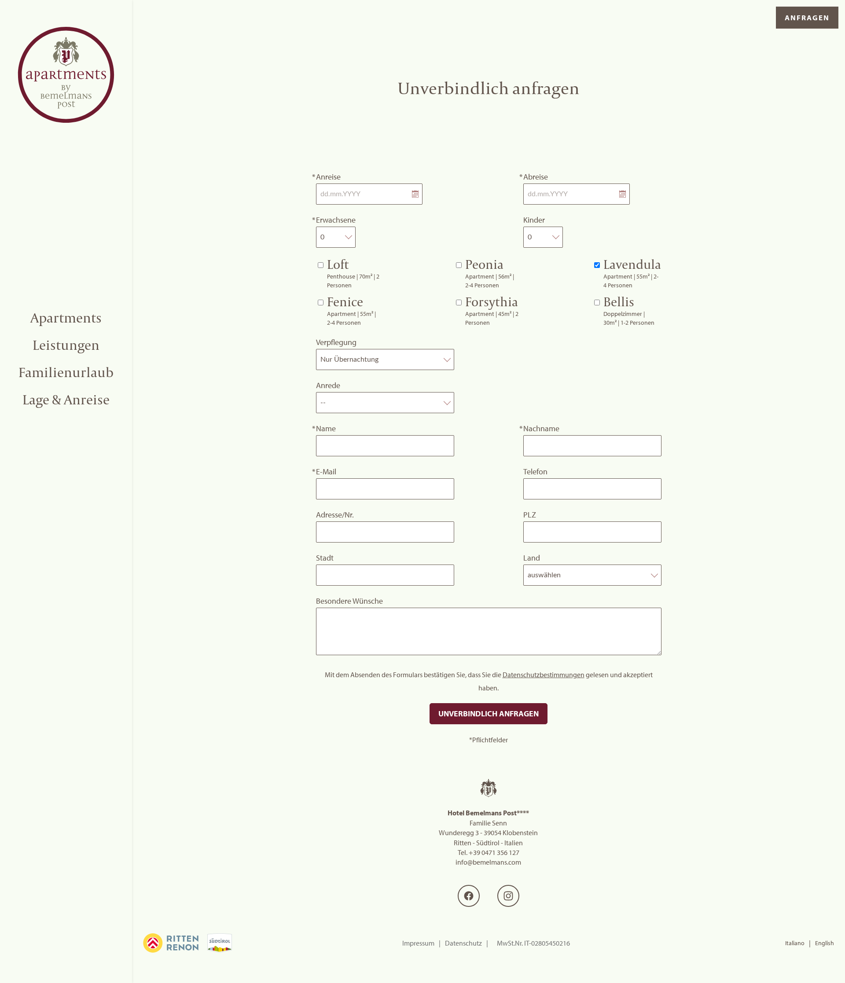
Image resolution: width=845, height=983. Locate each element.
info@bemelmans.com (488, 862)
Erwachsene (336, 220)
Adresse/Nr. (335, 515)
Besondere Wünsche (349, 601)
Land (531, 558)
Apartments (66, 318)
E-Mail (326, 471)
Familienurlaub (66, 372)
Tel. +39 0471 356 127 (488, 852)
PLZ (529, 515)
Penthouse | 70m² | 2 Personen (353, 273)
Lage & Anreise (66, 399)
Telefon (535, 471)
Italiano (795, 943)
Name (326, 428)
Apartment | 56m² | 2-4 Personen (489, 273)
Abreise (535, 177)
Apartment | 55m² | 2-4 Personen (632, 273)
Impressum (418, 943)
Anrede (328, 385)
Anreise (328, 177)
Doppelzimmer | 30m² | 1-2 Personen (628, 310)
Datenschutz (463, 943)
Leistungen (66, 345)
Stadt (325, 558)
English (824, 943)
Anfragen (807, 17)
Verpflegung (336, 342)
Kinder (534, 220)
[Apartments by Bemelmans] (66, 74)
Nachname (541, 428)
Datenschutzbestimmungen (543, 674)
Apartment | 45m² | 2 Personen (491, 310)
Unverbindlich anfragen (488, 713)
